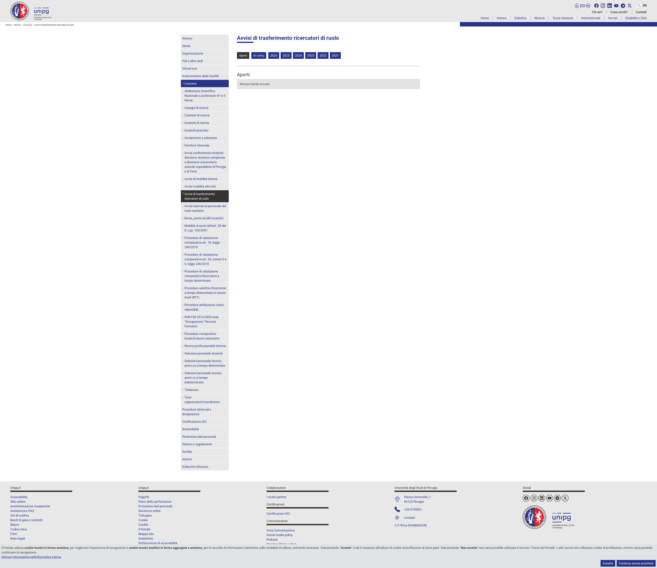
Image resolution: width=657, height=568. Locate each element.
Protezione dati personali (199, 436)
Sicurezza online (149, 511)
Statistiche (145, 538)
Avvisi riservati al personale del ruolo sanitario (205, 208)
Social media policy (280, 535)
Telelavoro (191, 390)
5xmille (187, 451)
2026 (273, 55)
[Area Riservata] (577, 5)
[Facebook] (596, 5)
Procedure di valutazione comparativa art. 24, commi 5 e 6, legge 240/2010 (205, 259)
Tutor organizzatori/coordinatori (202, 400)
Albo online (17, 501)
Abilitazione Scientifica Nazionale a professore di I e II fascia (204, 95)
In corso (258, 55)
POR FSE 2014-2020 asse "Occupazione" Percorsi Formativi (201, 321)
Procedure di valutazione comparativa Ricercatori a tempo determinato (201, 276)
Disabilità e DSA (636, 18)
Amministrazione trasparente (30, 506)
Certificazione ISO (194, 421)
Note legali (17, 538)
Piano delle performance (155, 501)
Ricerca (539, 18)
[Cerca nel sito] (639, 5)
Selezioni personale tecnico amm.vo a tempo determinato (204, 363)
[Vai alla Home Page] (30, 11)
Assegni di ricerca (196, 108)
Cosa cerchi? (619, 12)
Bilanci (14, 524)
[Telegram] (623, 5)
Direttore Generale (196, 145)
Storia (186, 46)
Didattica (520, 18)
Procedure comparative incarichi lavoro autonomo (202, 336)
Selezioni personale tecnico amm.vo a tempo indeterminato (203, 377)
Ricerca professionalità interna (205, 346)
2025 (286, 55)
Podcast (272, 539)
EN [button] (645, 5)
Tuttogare (145, 515)
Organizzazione (192, 53)
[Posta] (582, 5)
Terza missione (562, 18)
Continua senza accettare (636, 563)
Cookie (143, 520)
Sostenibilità (190, 429)
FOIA (13, 534)
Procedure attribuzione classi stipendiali (204, 307)
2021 (335, 55)
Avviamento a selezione (200, 138)
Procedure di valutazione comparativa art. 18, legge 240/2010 (202, 242)
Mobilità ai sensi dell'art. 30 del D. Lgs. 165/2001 (205, 228)
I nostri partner (276, 497)
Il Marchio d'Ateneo (195, 467)
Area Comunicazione (281, 530)
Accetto (608, 563)
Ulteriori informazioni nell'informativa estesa (31, 557)
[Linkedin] (609, 5)
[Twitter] (629, 5)
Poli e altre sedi (192, 61)
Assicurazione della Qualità (200, 76)
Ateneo (502, 18)
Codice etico (18, 529)
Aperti (243, 55)
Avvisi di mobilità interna (200, 179)
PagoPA (143, 497)
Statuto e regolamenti (197, 444)
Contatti (641, 12)
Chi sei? (597, 12)
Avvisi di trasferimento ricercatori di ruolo (199, 196)
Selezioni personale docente (203, 353)
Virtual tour (189, 68)
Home (485, 18)
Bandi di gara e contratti (26, 520)
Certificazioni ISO (278, 513)
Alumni (187, 459)
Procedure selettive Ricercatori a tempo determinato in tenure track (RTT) (205, 292)
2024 (298, 55)
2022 (323, 55)
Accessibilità (18, 497)
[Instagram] (603, 5)
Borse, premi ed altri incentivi (203, 218)
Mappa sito (146, 534)
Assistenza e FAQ (22, 511)
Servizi (612, 18)
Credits (143, 524)
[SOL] (588, 5)
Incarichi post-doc (196, 130)
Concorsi (190, 83)
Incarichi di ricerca (196, 123)
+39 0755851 (413, 509)
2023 (310, 55)
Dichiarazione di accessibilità (157, 543)
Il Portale (144, 529)
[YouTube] (616, 5)
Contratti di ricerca (196, 115)
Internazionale (590, 18)
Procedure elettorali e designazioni (196, 412)
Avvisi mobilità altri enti (200, 186)
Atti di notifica (19, 515)
